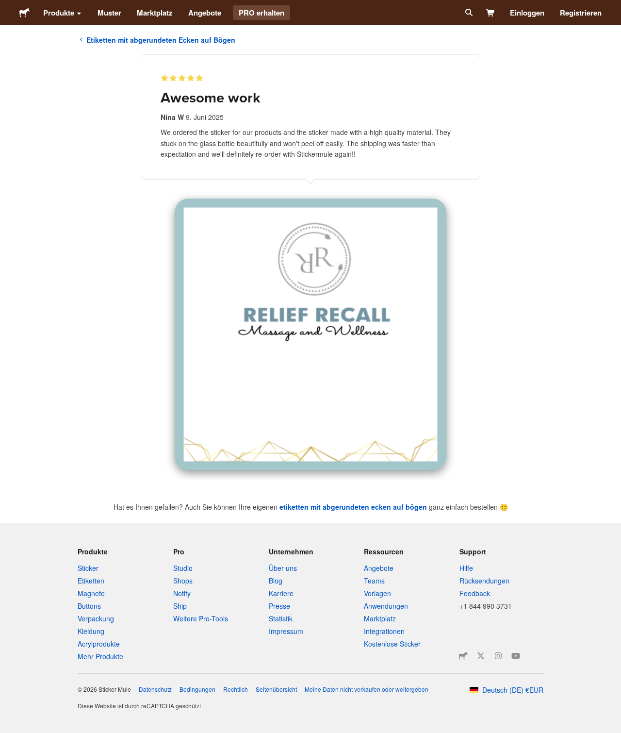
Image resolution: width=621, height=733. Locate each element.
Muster (109, 12)
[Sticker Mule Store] (463, 656)
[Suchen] (468, 12)
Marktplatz (155, 12)
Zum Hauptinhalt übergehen (7, 7)
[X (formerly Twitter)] (481, 656)
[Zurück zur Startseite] (24, 12)
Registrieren (581, 12)
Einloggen (527, 12)
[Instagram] (498, 656)
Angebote (204, 12)
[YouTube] (516, 656)
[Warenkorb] (490, 12)
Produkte (58, 12)
